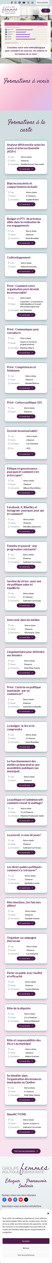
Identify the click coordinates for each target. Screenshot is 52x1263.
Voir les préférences (26, 1255)
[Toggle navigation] (45, 11)
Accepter (26, 1241)
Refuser (26, 1248)
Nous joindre (42, 2)
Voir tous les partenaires (24, 1151)
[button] (48, 1213)
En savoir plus (24, 169)
